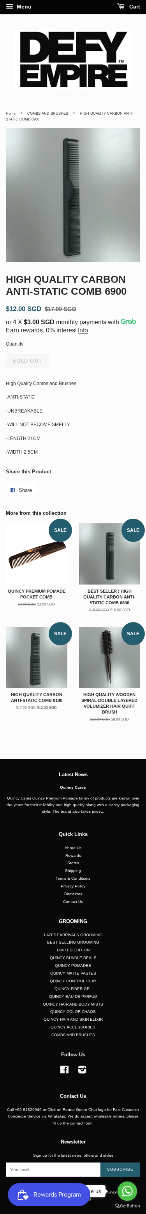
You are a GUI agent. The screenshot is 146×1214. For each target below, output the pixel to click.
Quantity (14, 344)
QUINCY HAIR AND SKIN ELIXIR (73, 1019)
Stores (73, 863)
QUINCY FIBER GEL (73, 989)
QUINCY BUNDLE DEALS (73, 958)
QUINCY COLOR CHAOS (73, 1011)
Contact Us (73, 901)
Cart (134, 6)
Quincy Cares (73, 787)
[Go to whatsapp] (127, 1191)
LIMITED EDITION (73, 950)
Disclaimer (73, 894)
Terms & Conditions (73, 878)
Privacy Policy (73, 886)
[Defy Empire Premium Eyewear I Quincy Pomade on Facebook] (64, 1072)
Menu (23, 6)
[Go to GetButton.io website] (127, 1206)
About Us (73, 848)
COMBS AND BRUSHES (47, 113)
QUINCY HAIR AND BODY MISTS (73, 1004)
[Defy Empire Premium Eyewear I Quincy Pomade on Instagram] (82, 1072)
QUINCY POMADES (73, 965)
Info (83, 330)
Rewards (73, 855)
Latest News (73, 774)
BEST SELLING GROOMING (73, 942)
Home (11, 113)
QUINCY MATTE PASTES (73, 973)
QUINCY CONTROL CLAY (73, 981)
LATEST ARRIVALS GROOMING (73, 935)
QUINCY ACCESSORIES (73, 1027)
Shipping (73, 870)
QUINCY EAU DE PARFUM (73, 996)
